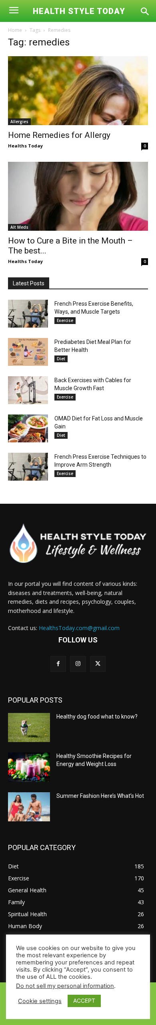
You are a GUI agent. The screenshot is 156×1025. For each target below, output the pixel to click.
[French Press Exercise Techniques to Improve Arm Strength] (28, 467)
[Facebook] (58, 664)
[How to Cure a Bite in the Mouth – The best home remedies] (78, 196)
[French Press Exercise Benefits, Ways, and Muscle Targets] (28, 314)
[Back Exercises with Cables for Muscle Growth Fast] (28, 390)
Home (15, 30)
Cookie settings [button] (40, 1001)
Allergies (19, 121)
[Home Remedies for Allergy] (78, 90)
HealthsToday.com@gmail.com (79, 628)
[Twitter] (98, 664)
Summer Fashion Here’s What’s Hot (100, 796)
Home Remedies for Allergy (59, 135)
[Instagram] (78, 664)
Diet (61, 358)
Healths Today (25, 146)
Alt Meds (19, 227)
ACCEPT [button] (84, 1000)
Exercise (65, 320)
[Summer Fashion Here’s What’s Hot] (29, 807)
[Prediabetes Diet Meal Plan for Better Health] (28, 352)
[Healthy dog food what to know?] (29, 727)
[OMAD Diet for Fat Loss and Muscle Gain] (28, 428)
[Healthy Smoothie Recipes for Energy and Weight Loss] (29, 767)
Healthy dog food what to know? (97, 716)
